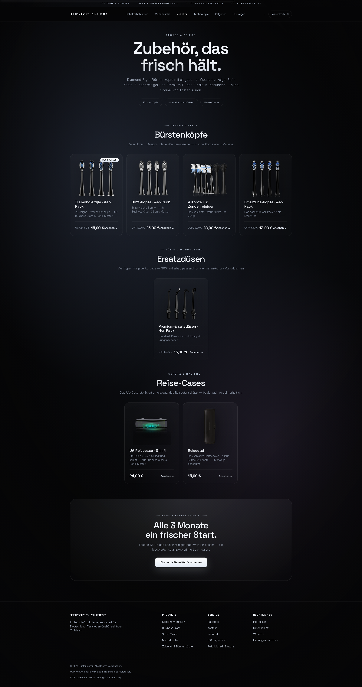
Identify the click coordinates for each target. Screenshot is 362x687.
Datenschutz (261, 628)
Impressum (259, 621)
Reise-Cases (211, 102)
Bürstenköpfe (150, 102)
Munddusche (162, 14)
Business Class (171, 628)
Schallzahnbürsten (137, 14)
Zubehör (182, 14)
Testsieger (238, 14)
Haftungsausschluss (265, 640)
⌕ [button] (264, 14)
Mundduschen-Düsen (181, 102)
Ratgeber (220, 14)
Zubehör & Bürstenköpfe (177, 646)
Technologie (201, 14)
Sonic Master (170, 634)
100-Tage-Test (216, 640)
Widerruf (258, 634)
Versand (213, 634)
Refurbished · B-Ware (221, 646)
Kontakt (212, 628)
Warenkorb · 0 (280, 14)
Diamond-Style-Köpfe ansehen (181, 562)
